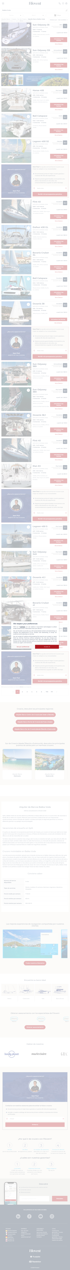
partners (22, 627)
